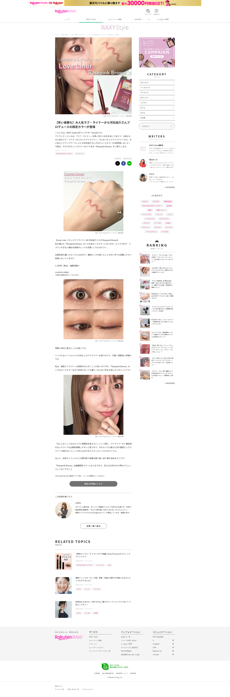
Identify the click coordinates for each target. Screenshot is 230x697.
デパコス (158, 227)
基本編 (169, 206)
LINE (154, 647)
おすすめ (156, 201)
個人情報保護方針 (108, 673)
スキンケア (144, 82)
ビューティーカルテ (96, 647)
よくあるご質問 (163, 19)
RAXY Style (91, 19)
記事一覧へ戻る (93, 525)
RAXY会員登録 (158, 637)
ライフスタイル (151, 232)
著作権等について (122, 673)
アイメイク (65, 150)
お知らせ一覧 (125, 637)
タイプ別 (165, 232)
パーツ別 (87, 613)
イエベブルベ (164, 219)
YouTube (156, 655)
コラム (142, 113)
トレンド (87, 589)
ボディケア (144, 97)
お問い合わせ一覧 (73, 689)
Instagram (156, 644)
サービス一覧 (59, 689)
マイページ (93, 644)
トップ (67, 19)
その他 (142, 118)
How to (79, 589)
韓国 (149, 210)
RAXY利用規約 (126, 651)
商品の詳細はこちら (93, 483)
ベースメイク (145, 87)
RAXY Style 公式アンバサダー (64, 153)
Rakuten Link (157, 651)
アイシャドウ (100, 565)
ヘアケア (143, 102)
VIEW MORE (169, 187)
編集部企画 (167, 201)
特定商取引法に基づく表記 (130, 655)
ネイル (142, 107)
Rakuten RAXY (65, 11)
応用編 (95, 613)
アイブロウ (97, 589)
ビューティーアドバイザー (98, 651)
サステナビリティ (88, 689)
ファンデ (169, 227)
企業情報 (97, 673)
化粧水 (168, 223)
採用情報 (133, 673)
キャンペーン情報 (115, 19)
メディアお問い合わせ (129, 640)
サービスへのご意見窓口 (129, 647)
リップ (169, 214)
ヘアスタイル (150, 219)
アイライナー (79, 153)
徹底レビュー (161, 210)
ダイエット (145, 227)
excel (109, 565)
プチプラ (146, 223)
